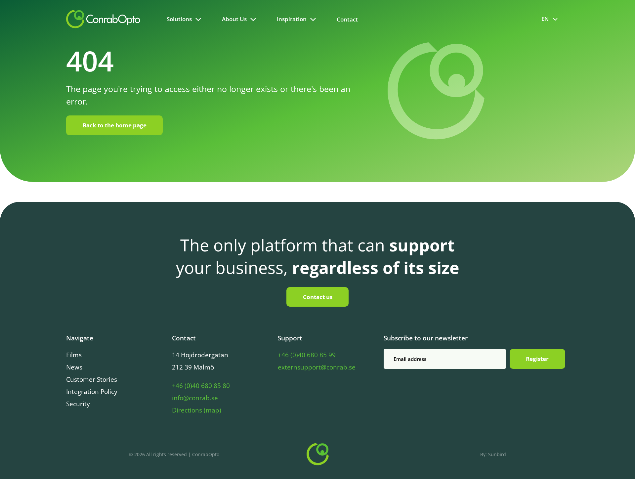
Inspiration (292, 19)
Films (74, 355)
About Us (234, 19)
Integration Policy (91, 391)
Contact (347, 19)
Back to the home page (115, 125)
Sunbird (497, 454)
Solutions (179, 19)
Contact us (317, 297)
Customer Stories (91, 379)
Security (78, 404)
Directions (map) (196, 410)
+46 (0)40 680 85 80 (201, 385)
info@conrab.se (195, 398)
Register (537, 359)
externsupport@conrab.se (317, 367)
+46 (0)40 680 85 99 (307, 355)
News (74, 367)
